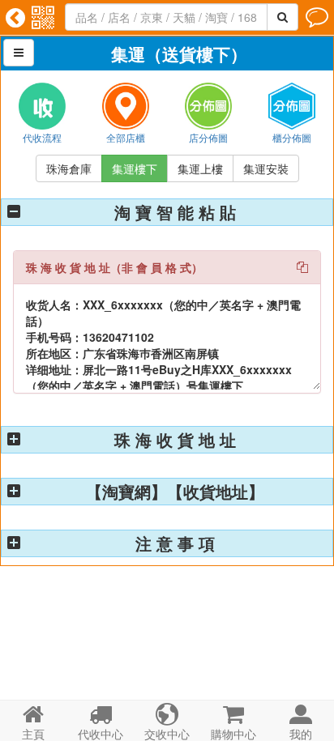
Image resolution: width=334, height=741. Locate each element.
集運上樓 (200, 168)
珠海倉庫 (69, 168)
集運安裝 (266, 168)
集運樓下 (134, 168)
